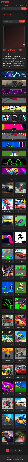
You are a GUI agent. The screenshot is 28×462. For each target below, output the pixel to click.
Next (20, 450)
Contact (20, 457)
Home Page (5, 5)
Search (23, 8)
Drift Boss (5, 2)
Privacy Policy (9, 457)
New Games (14, 5)
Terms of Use (15, 457)
